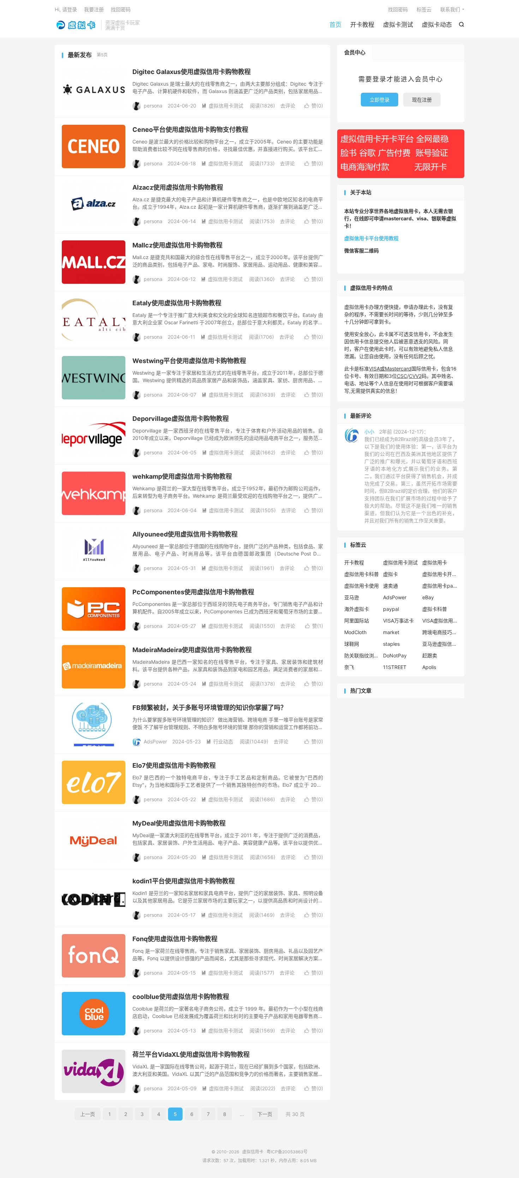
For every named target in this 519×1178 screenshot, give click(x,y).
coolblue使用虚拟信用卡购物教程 (180, 996)
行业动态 (219, 741)
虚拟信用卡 (76, 25)
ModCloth (355, 632)
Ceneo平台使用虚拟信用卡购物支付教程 (190, 129)
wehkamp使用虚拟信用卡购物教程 (182, 476)
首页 (335, 24)
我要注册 (94, 9)
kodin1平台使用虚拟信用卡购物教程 (183, 881)
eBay (428, 597)
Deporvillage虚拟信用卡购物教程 (180, 418)
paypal (391, 609)
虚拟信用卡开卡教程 (440, 574)
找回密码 (398, 9)
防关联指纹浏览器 (362, 655)
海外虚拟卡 (356, 609)
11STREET (394, 667)
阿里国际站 (356, 621)
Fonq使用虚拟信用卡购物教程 (174, 939)
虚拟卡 (390, 574)
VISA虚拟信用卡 (440, 621)
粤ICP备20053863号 (287, 1151)
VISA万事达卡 (398, 621)
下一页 (264, 1114)
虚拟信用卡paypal (440, 586)
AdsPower (394, 597)
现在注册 (422, 100)
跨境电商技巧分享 (440, 632)
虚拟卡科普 (434, 609)
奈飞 (349, 667)
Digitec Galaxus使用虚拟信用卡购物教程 (191, 71)
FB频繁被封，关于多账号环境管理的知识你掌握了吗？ (209, 707)
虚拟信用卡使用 (361, 586)
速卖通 (390, 586)
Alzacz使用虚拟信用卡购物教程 (177, 187)
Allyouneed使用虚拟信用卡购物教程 (185, 534)
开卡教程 (362, 24)
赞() (313, 106)
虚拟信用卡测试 (222, 106)
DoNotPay (395, 655)
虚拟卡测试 (398, 24)
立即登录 (379, 100)
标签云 (424, 9)
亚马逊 (351, 597)
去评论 (287, 106)
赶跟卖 (429, 655)
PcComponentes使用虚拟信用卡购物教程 (193, 592)
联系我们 (450, 9)
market (391, 632)
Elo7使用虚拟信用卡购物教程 (174, 765)
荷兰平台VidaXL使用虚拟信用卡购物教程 (191, 1054)
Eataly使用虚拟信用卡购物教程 (176, 303)
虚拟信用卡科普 (361, 574)
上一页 (87, 1114)
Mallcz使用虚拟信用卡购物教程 (177, 245)
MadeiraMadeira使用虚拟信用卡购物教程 (192, 650)
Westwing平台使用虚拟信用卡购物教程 (189, 360)
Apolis (429, 667)
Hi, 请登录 (66, 9)
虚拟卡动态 (437, 24)
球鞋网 (351, 644)
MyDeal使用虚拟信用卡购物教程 (179, 823)
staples (391, 644)
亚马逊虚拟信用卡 (440, 644)
